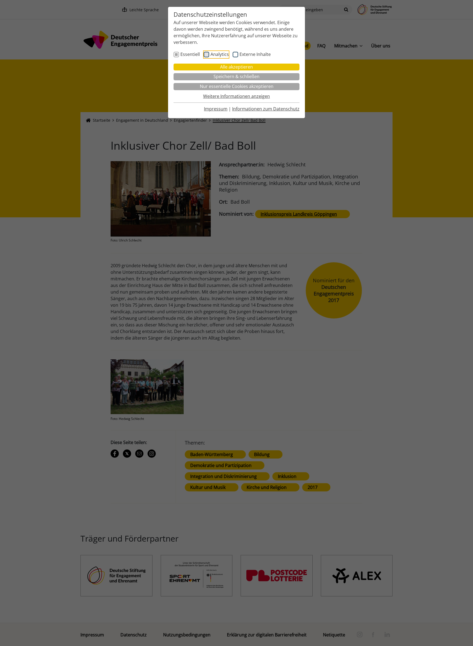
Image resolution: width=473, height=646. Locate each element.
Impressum (215, 109)
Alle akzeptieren (236, 67)
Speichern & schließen (236, 76)
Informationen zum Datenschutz (265, 109)
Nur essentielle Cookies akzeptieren (236, 86)
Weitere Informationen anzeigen (236, 96)
